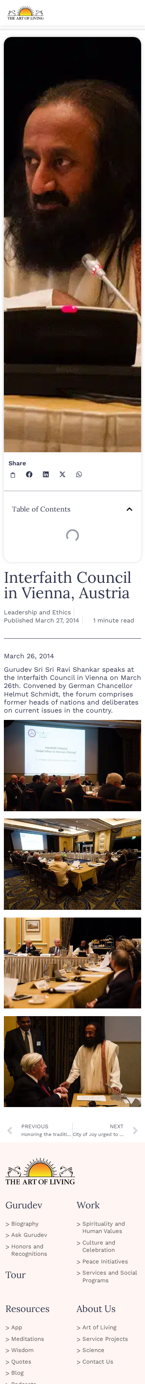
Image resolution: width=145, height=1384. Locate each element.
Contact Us (97, 1361)
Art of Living (99, 1327)
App (16, 1327)
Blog (17, 1372)
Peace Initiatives (105, 1261)
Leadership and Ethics (37, 612)
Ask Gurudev (29, 1234)
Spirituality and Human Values (103, 1227)
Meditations (27, 1338)
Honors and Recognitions (29, 1250)
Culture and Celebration (98, 1246)
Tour (15, 1275)
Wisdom (22, 1350)
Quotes (21, 1361)
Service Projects (105, 1338)
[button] (13, 475)
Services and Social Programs (109, 1276)
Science (93, 1350)
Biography (25, 1223)
